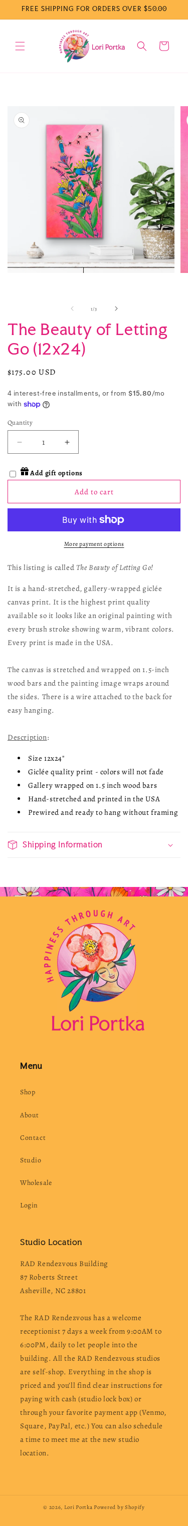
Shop (27, 1092)
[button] (20, 46)
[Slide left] (72, 308)
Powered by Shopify (119, 1507)
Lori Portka (78, 1507)
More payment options (94, 544)
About (29, 1115)
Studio (31, 1160)
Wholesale (36, 1182)
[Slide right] (116, 308)
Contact (33, 1137)
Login (29, 1205)
